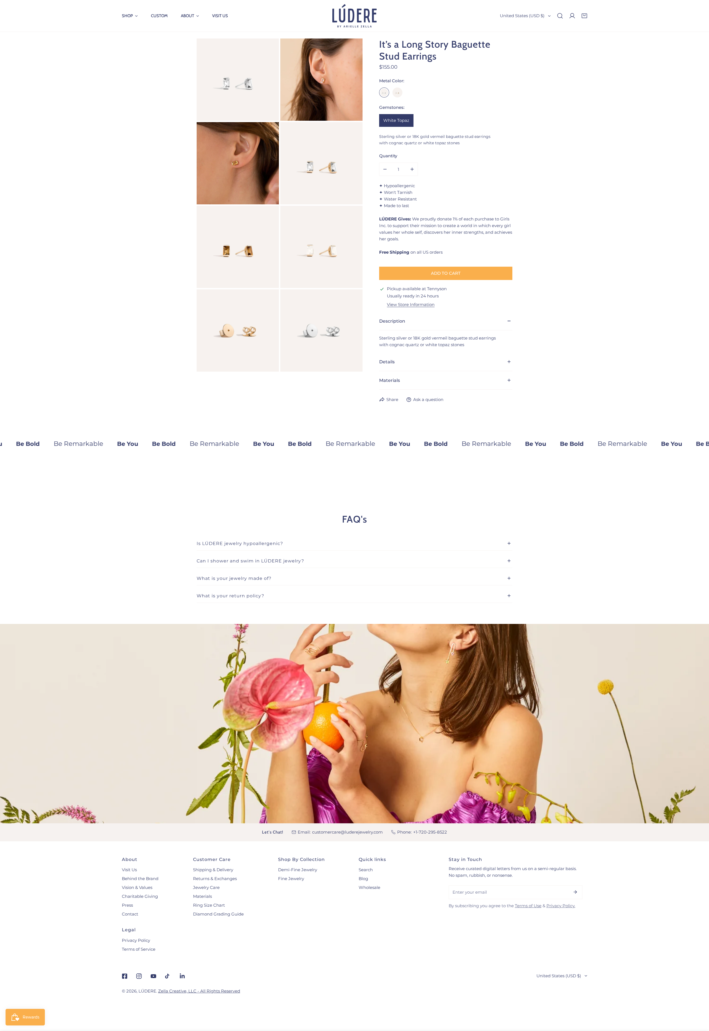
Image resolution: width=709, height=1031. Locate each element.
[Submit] (575, 892)
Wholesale (369, 887)
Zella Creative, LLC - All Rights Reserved (199, 991)
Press (127, 905)
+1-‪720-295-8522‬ (430, 832)
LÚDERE (147, 991)
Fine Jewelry (291, 878)
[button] (129, 16)
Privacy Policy (136, 940)
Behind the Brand (140, 878)
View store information (411, 304)
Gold (397, 92)
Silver (384, 92)
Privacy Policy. (560, 905)
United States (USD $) (522, 15)
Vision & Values (137, 887)
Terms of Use (528, 905)
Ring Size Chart (209, 905)
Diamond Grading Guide (218, 914)
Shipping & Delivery (213, 869)
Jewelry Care (206, 887)
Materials (202, 896)
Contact (130, 914)
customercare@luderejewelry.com (347, 832)
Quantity (388, 155)
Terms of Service (138, 949)
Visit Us (129, 869)
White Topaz (396, 120)
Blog (363, 878)
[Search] (560, 16)
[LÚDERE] (354, 15)
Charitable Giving (140, 896)
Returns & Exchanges (215, 878)
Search (366, 869)
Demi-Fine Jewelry (297, 869)
